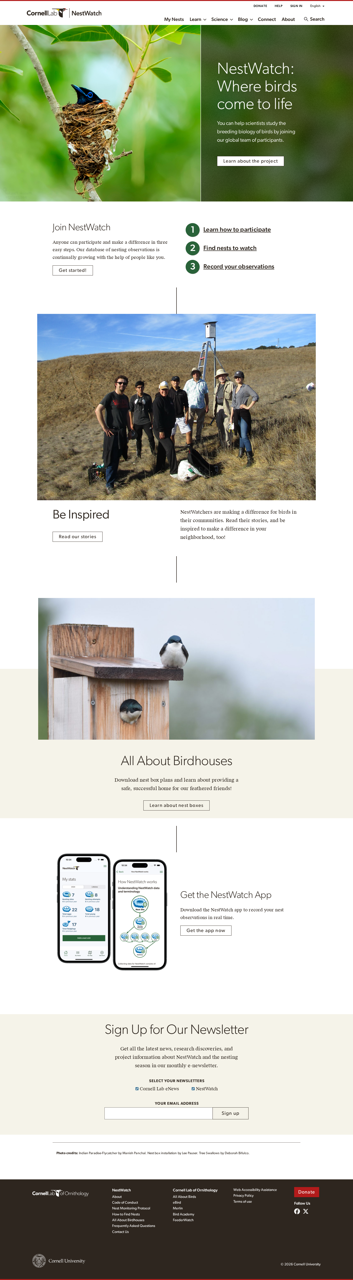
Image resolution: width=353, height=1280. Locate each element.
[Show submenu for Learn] (205, 19)
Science (219, 19)
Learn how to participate (237, 230)
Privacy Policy (243, 1195)
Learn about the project (250, 161)
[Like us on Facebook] (297, 1212)
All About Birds (184, 1197)
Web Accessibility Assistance (255, 1190)
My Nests (174, 19)
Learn (195, 19)
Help (278, 6)
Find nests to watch (230, 248)
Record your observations (238, 267)
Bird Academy (183, 1214)
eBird (177, 1202)
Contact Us (120, 1232)
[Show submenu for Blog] (251, 19)
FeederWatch (183, 1220)
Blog (243, 19)
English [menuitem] (315, 6)
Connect (267, 19)
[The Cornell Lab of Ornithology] (60, 1193)
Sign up (230, 1113)
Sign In (296, 6)
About (288, 19)
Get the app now (206, 930)
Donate (260, 6)
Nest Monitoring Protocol (131, 1208)
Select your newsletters (177, 1081)
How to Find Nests (126, 1214)
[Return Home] (64, 13)
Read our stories (77, 536)
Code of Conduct (125, 1202)
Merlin (178, 1208)
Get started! (73, 270)
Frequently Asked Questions (133, 1226)
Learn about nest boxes (176, 805)
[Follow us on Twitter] (306, 1212)
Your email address (177, 1103)
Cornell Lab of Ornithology (195, 1190)
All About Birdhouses (128, 1220)
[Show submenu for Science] (231, 19)
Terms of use (242, 1201)
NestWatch (121, 1190)
